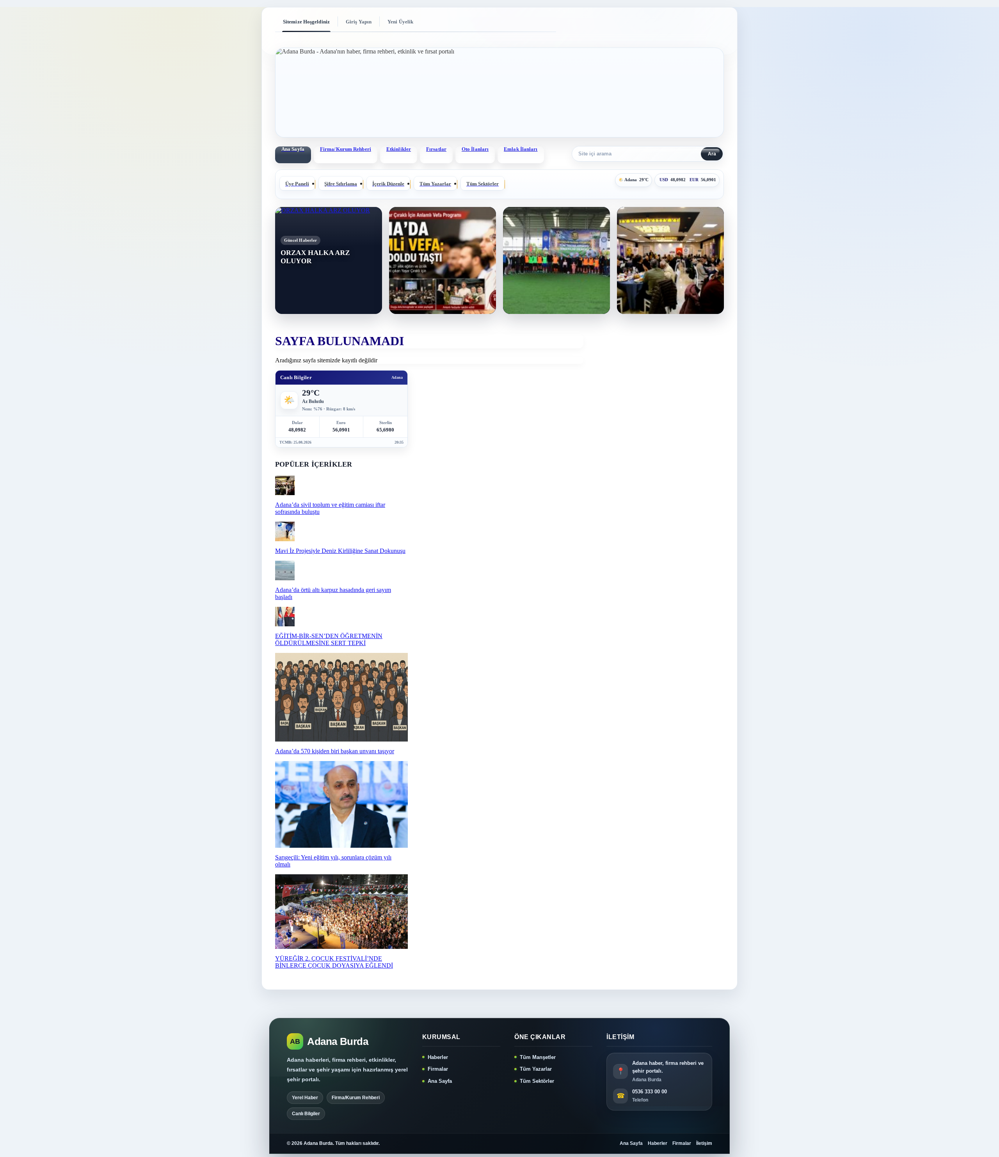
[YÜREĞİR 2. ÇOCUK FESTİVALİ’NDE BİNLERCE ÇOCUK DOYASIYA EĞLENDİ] (341, 946)
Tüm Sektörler (537, 1081)
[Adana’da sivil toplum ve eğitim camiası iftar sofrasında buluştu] (285, 493)
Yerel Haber (305, 1097)
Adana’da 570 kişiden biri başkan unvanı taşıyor (334, 751)
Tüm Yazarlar (536, 1069)
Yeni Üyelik (400, 22)
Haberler (438, 1057)
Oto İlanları (475, 149)
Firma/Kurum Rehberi (345, 149)
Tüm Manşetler (538, 1057)
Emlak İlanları (520, 149)
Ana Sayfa (440, 1081)
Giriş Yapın (359, 22)
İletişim (704, 1143)
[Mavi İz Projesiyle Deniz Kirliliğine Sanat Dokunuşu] (285, 539)
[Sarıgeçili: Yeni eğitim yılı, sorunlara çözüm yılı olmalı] (341, 845)
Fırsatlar (436, 149)
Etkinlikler (398, 149)
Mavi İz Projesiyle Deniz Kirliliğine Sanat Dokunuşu (340, 550)
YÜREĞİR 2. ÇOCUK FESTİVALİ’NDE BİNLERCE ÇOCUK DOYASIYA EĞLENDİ (334, 962)
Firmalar (438, 1069)
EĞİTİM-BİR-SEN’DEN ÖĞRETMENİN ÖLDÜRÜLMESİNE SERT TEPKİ (328, 639)
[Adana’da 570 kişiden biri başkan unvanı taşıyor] (341, 739)
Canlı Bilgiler (306, 1113)
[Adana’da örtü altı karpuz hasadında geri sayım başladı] (285, 578)
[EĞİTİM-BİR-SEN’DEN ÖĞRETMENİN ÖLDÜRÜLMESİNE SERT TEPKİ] (285, 624)
